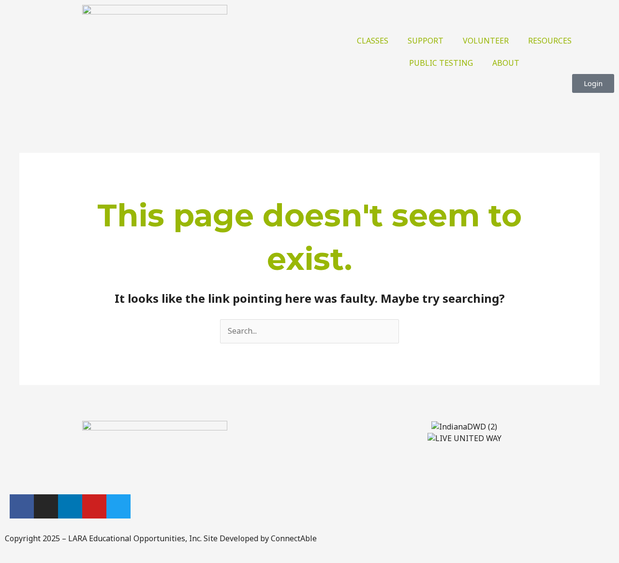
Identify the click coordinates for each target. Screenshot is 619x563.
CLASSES (372, 40)
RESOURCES (550, 40)
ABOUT (505, 63)
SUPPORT (425, 40)
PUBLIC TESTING (441, 63)
